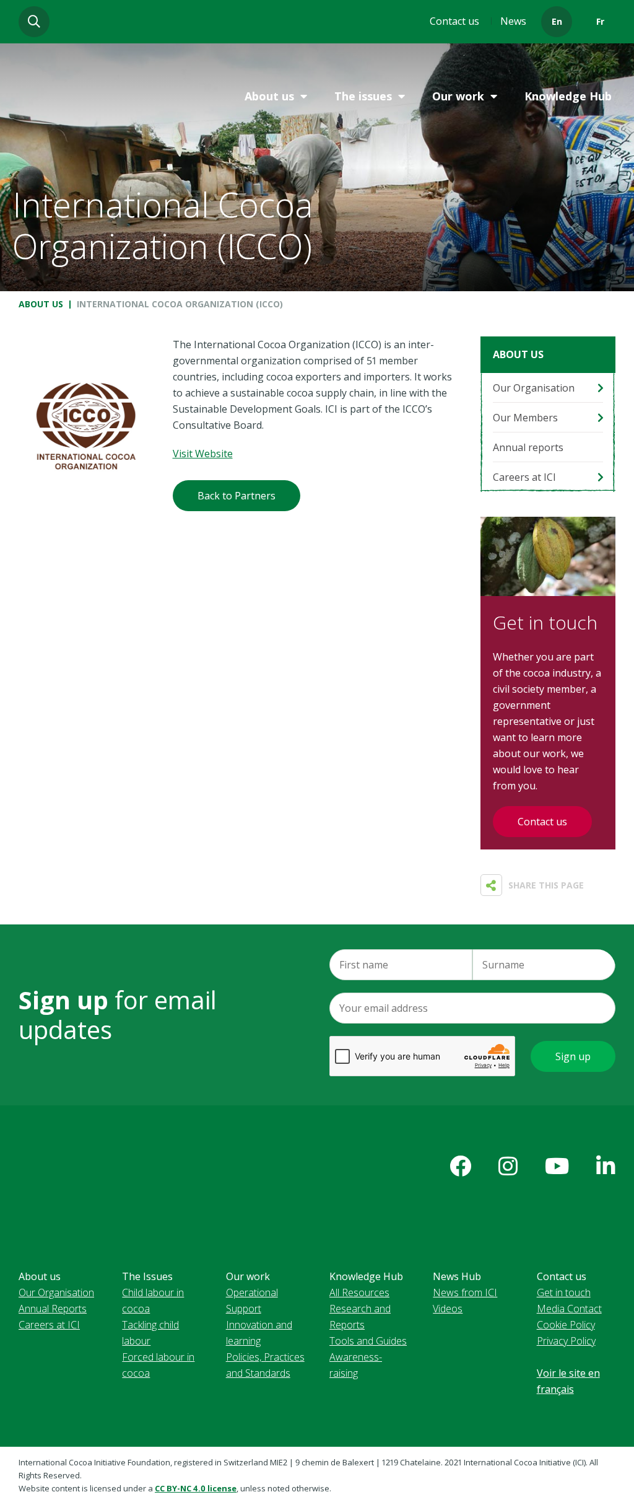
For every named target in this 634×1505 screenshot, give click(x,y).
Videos (447, 1308)
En (557, 21)
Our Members (525, 417)
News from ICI (465, 1292)
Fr (600, 21)
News (513, 21)
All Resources (359, 1292)
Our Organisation (534, 388)
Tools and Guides (368, 1341)
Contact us (454, 21)
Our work (458, 96)
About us (269, 96)
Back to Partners (237, 495)
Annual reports (528, 447)
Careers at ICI (524, 477)
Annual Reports (53, 1308)
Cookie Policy (566, 1325)
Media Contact (569, 1308)
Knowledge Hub (568, 96)
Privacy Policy (566, 1341)
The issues (363, 96)
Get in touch (564, 1292)
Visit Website (203, 453)
